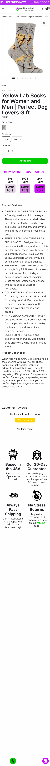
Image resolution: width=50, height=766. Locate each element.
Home (4, 17)
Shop (11, 17)
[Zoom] (44, 23)
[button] (45, 761)
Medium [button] (17, 139)
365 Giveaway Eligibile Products (29, 17)
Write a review (25, 420)
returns (41, 522)
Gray (4, 127)
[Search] (42, 9)
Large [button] (6, 139)
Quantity (6, 145)
